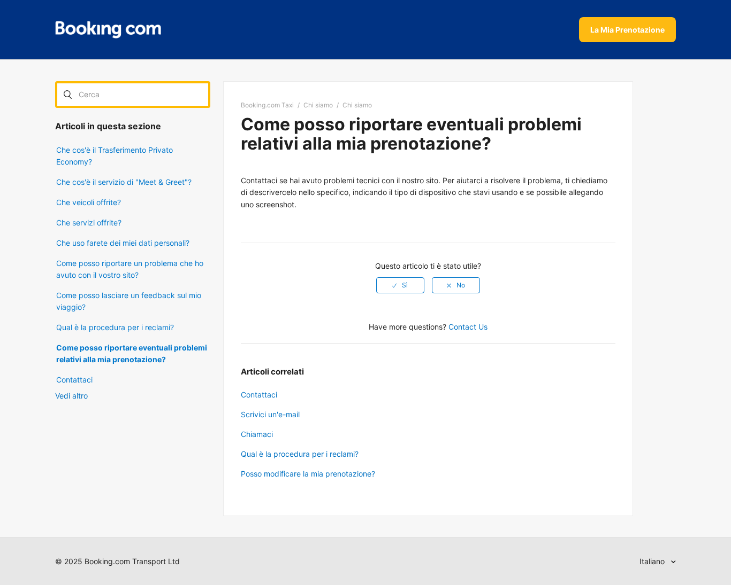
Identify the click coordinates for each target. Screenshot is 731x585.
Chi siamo (318, 105)
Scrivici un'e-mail (270, 414)
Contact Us (468, 326)
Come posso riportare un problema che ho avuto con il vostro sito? (129, 269)
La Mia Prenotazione (627, 29)
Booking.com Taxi (267, 105)
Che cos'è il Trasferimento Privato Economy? (114, 155)
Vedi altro (71, 395)
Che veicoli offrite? (88, 202)
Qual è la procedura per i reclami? (115, 327)
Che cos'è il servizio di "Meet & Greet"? (124, 181)
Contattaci (74, 379)
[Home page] (108, 30)
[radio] (400, 285)
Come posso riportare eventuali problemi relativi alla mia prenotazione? (131, 353)
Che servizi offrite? (88, 222)
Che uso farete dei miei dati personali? (122, 242)
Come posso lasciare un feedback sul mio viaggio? (128, 301)
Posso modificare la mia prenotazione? (308, 473)
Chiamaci (257, 434)
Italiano (653, 561)
